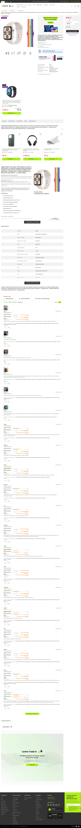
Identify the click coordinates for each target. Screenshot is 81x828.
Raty (69, 20)
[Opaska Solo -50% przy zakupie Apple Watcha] (50, 58)
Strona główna (4, 10)
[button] (75, 5)
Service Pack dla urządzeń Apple (16, 813)
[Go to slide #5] (30, 53)
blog (10, 1)
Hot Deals (14, 818)
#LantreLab (14, 820)
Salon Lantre (3, 801)
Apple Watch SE (21, 10)
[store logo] (7, 5)
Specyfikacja (19, 121)
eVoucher (14, 817)
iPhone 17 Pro (38, 797)
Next (62, 129)
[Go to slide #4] (24, 53)
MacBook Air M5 (38, 806)
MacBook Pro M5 (39, 807)
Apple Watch (12, 10)
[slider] (16, 430)
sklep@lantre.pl (65, 1)
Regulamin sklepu (4, 807)
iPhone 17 (37, 801)
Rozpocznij (32, 764)
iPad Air (37, 814)
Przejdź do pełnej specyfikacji (45, 74)
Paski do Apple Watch (39, 819)
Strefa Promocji (15, 823)
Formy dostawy (15, 797)
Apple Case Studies (16, 815)
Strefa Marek (3, 804)
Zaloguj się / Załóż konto (28, 797)
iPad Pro (37, 816)
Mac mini (37, 811)
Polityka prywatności (4, 811)
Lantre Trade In (32, 121)
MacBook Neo (38, 804)
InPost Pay (14, 801)
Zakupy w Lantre (4, 806)
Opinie (25, 121)
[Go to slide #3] (18, 53)
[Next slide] (33, 33)
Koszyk (25, 799)
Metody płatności (15, 799)
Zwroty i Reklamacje (16, 802)
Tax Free (14, 807)
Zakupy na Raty (15, 806)
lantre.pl (8, 826)
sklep (3, 1)
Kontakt (2, 814)
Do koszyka (10, 113)
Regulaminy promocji (4, 809)
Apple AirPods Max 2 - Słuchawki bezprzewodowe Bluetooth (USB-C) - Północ (31, 149)
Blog (2, 799)
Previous (60, 129)
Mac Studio (38, 812)
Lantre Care (15, 809)
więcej (76, 23)
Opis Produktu (11, 121)
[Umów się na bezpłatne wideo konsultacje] (55, 811)
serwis (7, 1)
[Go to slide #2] (13, 53)
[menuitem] (20, 5)
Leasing (14, 804)
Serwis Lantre (3, 802)
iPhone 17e (37, 802)
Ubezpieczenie (15, 811)
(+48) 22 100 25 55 (76, 1)
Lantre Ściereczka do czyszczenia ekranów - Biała (52, 149)
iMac (36, 809)
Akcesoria (4, 121)
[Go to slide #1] (7, 53)
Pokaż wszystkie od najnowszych (32, 713)
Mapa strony (3, 812)
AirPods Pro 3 (38, 817)
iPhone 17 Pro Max (39, 799)
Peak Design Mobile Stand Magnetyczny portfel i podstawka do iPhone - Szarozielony (11, 149)
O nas (2, 797)
